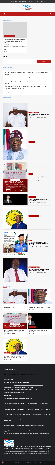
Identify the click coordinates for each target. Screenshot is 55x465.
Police (30, 240)
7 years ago (7, 44)
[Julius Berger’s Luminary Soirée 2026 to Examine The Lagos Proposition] (40, 321)
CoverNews (35, 462)
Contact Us (42, 1)
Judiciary (30, 173)
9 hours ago (32, 309)
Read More (6, 51)
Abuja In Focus (31, 141)
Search (5, 56)
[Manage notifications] (3, 462)
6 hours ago (7, 309)
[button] (4, 14)
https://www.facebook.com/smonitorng (18, 392)
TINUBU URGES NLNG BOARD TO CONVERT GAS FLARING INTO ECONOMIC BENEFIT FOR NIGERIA (39, 306)
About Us (30, 1)
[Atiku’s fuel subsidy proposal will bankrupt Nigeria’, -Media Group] (15, 296)
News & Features (32, 197)
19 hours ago (7, 359)
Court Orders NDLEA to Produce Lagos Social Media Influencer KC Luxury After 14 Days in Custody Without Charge (14, 332)
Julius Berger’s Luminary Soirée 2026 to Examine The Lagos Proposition (38, 331)
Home (4, 18)
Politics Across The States (33, 112)
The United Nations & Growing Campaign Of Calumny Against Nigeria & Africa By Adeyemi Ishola (14, 41)
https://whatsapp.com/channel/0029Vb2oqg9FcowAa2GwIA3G (28, 385)
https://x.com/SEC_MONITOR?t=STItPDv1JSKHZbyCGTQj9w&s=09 (21, 389)
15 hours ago (32, 333)
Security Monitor (22, 1)
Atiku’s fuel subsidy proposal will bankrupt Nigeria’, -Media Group (14, 306)
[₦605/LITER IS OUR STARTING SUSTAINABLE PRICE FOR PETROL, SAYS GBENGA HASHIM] (15, 346)
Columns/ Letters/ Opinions (10, 36)
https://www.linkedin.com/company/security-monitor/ (20, 387)
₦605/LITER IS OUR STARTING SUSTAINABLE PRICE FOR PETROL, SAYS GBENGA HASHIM (14, 357)
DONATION (35, 1)
